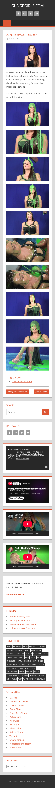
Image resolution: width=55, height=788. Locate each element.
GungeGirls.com (27, 6)
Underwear (12, 679)
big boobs (17, 647)
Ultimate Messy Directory (22, 628)
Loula (21, 657)
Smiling (29, 672)
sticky (36, 672)
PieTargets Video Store (20, 620)
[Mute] (41, 533)
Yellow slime (40, 679)
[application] (27, 458)
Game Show (15, 709)
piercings (11, 661)
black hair (33, 647)
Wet (20, 679)
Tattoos (24, 675)
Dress (45, 654)
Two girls (42, 675)
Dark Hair (37, 654)
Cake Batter (36, 650)
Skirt (21, 668)
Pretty (19, 661)
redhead (27, 661)
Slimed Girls (15, 728)
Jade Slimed (41, 392)
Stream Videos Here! (22, 381)
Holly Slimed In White (18, 392)
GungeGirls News (18, 713)
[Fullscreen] (45, 533)
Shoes (40, 661)
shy (8, 668)
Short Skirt (31, 665)
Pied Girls (14, 720)
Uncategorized (16, 739)
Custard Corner (17, 705)
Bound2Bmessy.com (19, 616)
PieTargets (14, 724)
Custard (20, 654)
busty (27, 650)
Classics (13, 697)
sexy (34, 661)
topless (32, 675)
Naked (33, 657)
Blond (42, 647)
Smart (22, 672)
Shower (41, 665)
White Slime (28, 679)
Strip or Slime (16, 732)
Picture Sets (15, 716)
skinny (14, 668)
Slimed (33, 668)
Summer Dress (13, 675)
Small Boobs (12, 672)
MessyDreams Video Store (22, 624)
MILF (27, 657)
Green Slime (12, 657)
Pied (39, 657)
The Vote (13, 736)
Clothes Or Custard (18, 701)
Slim (26, 668)
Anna (9, 647)
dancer (28, 654)
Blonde (10, 650)
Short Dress (12, 665)
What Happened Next (20, 743)
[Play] (9, 533)
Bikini (25, 647)
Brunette (19, 650)
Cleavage (11, 654)
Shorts (22, 665)
